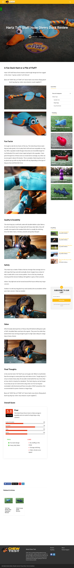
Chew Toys (55, 96)
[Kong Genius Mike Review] (61, 167)
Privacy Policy (23, 566)
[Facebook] (51, 554)
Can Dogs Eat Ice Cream (64, 252)
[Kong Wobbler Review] (61, 133)
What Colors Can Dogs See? (65, 245)
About (63, 547)
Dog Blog (52, 549)
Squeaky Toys (57, 99)
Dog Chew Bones (57, 105)
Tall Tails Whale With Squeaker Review (8, 510)
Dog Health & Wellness (63, 233)
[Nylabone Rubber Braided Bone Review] (61, 150)
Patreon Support (65, 549)
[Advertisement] (25, 471)
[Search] (70, 2)
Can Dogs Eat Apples (64, 232)
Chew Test (34, 36)
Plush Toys (41, 36)
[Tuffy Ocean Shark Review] (20, 500)
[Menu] (3, 2)
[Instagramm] (54, 554)
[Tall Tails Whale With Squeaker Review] (9, 500)
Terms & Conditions (30, 566)
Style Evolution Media (8, 566)
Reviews (52, 547)
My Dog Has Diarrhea (64, 238)
